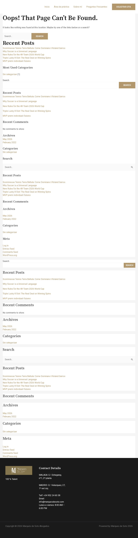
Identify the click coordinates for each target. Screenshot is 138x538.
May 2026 (7, 139)
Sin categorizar (10, 74)
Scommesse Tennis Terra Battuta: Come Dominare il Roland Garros (34, 48)
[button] (123, 7)
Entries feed (8, 249)
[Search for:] (17, 36)
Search (6, 80)
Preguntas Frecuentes (96, 7)
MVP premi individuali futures (17, 61)
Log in (5, 245)
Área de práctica (61, 7)
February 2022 (9, 142)
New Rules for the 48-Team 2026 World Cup (23, 54)
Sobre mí (77, 7)
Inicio (47, 7)
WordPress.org (10, 255)
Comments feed (10, 252)
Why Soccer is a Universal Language (20, 51)
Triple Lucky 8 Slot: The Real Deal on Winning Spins (27, 58)
